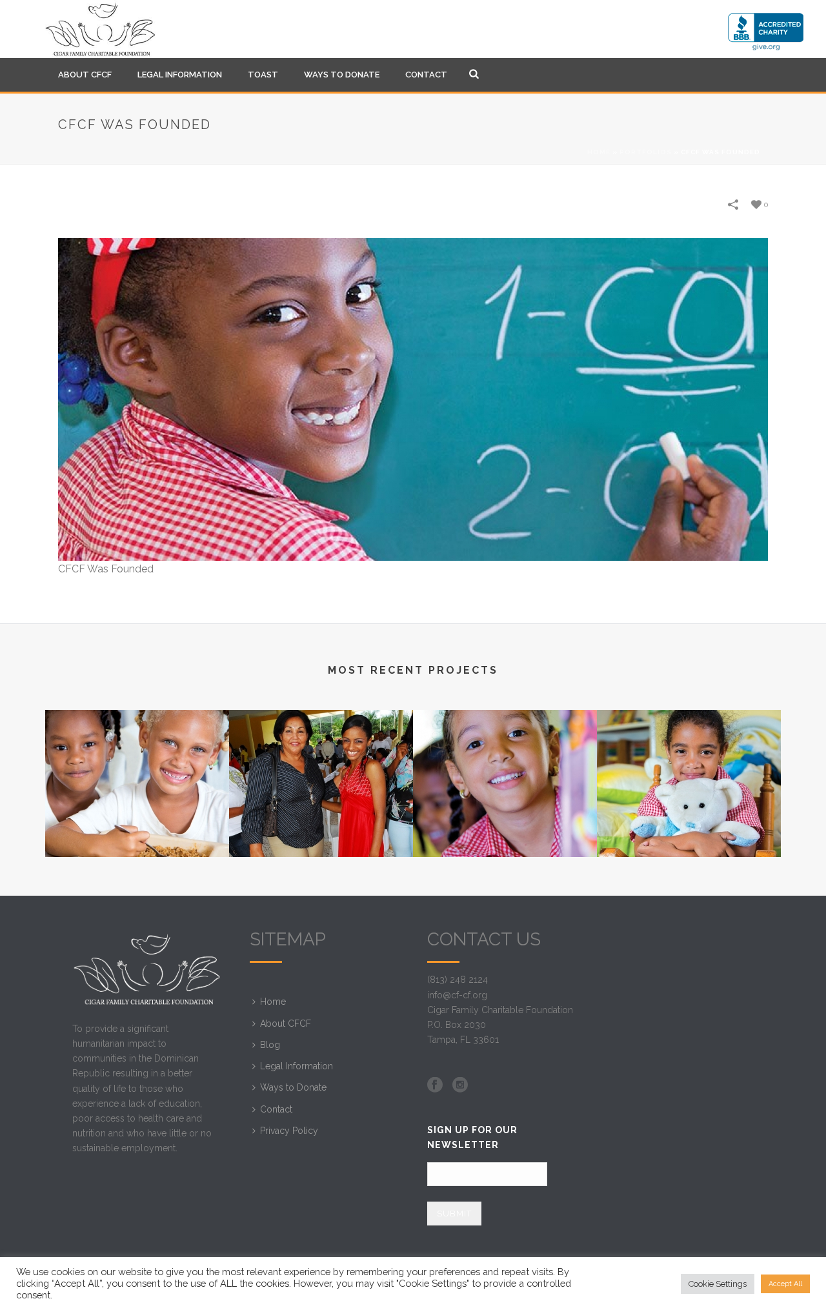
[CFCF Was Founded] (413, 399)
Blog (270, 1045)
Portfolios (646, 152)
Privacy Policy (289, 1130)
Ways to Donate (341, 74)
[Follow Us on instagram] (460, 1085)
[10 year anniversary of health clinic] (689, 761)
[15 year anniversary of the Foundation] (505, 761)
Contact (426, 74)
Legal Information (179, 74)
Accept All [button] (785, 1284)
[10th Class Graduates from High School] (137, 761)
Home (598, 152)
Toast (263, 74)
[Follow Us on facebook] (435, 1085)
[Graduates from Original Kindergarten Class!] (321, 761)
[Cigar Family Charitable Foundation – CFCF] (100, 29)
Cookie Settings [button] (718, 1284)
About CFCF (85, 74)
